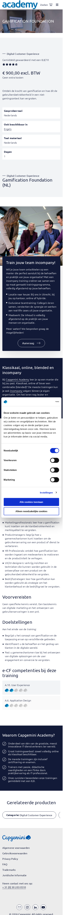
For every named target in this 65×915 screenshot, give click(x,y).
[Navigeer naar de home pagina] (20, 4)
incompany (16, 390)
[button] (31, 343)
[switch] (54, 460)
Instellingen (46, 492)
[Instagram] (27, 907)
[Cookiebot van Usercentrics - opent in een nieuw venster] (45, 402)
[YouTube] (43, 907)
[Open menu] (57, 5)
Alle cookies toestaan (31, 502)
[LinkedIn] (35, 907)
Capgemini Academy (17, 379)
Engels (8, 129)
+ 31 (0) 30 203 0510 (14, 887)
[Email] (19, 907)
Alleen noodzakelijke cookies (31, 511)
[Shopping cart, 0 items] (51, 4)
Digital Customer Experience (23, 53)
